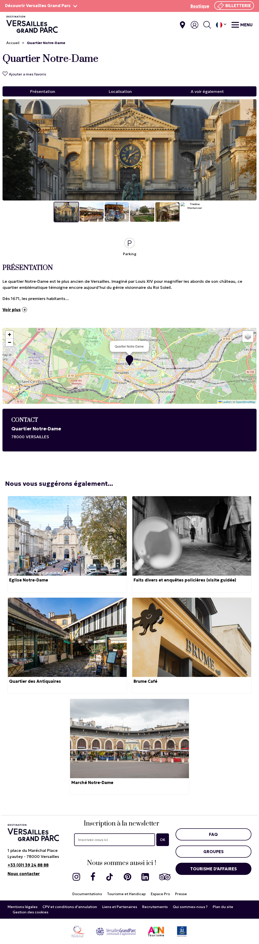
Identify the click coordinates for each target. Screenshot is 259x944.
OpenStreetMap (245, 402)
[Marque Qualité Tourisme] (78, 931)
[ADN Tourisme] (156, 931)
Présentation (42, 91)
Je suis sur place (182, 25)
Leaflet (226, 402)
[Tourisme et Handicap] (182, 931)
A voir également (207, 91)
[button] (129, 360)
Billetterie (238, 5)
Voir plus (12, 309)
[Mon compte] (194, 25)
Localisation (120, 91)
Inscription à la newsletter (121, 823)
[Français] (221, 25)
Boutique (199, 6)
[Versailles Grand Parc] (116, 931)
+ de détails (67, 544)
